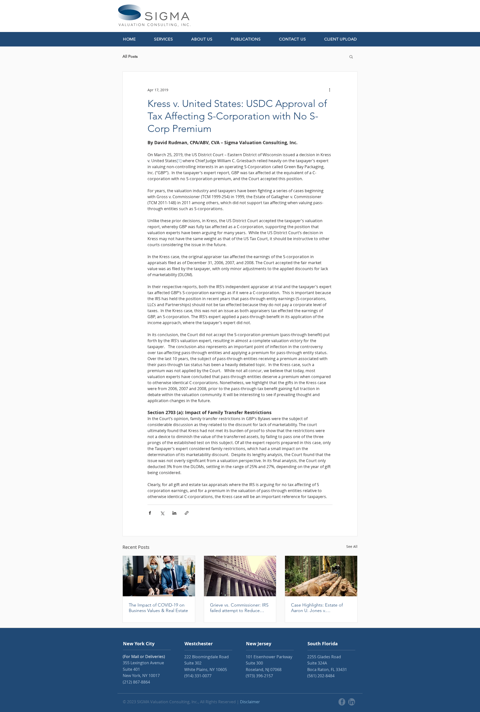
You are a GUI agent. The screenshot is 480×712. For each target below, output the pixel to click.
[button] (163, 39)
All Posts (130, 56)
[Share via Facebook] (150, 513)
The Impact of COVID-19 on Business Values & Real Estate (158, 607)
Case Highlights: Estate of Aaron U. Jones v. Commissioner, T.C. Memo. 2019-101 (318, 607)
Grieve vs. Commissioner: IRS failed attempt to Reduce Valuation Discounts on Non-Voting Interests (239, 607)
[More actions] (329, 90)
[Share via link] (186, 513)
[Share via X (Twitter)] (162, 513)
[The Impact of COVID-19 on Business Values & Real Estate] (159, 576)
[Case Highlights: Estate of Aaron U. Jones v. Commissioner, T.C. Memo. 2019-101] (321, 576)
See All (352, 546)
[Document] (341, 702)
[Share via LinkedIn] (174, 513)
